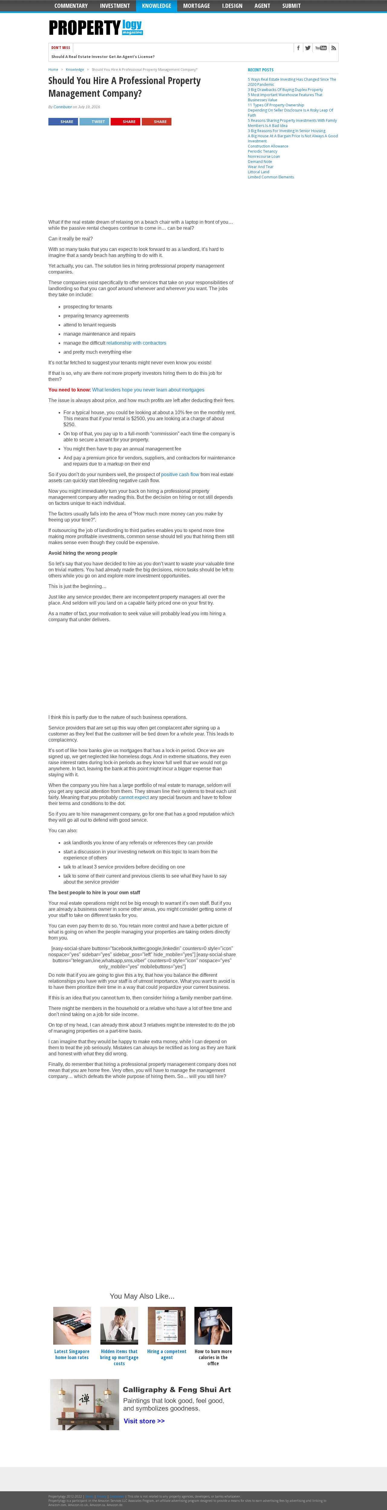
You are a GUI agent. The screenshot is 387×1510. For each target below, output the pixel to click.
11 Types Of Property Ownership (276, 105)
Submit (291, 6)
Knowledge (156, 6)
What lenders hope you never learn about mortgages (148, 389)
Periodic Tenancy (262, 151)
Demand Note (260, 161)
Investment (115, 6)
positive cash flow (180, 474)
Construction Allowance (268, 146)
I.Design (232, 6)
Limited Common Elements (271, 177)
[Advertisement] (142, 175)
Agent (262, 6)
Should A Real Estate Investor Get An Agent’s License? (102, 52)
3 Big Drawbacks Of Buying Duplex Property (285, 89)
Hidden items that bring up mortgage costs (119, 1357)
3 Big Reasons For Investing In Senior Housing (286, 130)
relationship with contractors (136, 343)
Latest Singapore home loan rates (71, 1354)
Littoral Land (258, 171)
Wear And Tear (261, 166)
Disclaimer (117, 1496)
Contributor (63, 107)
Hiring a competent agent (167, 1354)
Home (53, 69)
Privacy (101, 1496)
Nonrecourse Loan (264, 156)
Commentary (71, 6)
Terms (89, 1496)
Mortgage (196, 6)
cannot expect (134, 797)
